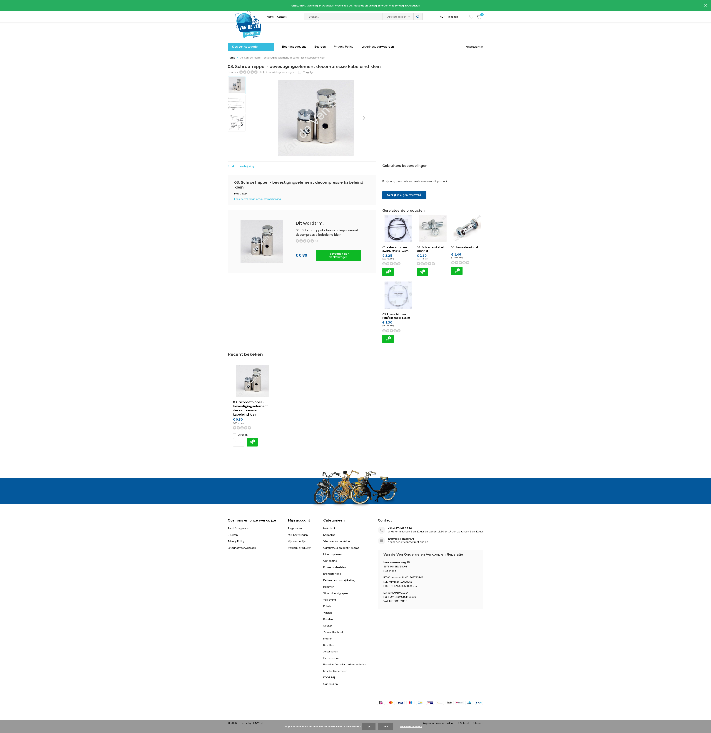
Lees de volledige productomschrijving (257, 199)
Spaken (328, 625)
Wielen (327, 612)
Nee (385, 726)
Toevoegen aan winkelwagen (338, 255)
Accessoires (330, 651)
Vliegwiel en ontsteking (337, 541)
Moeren (327, 638)
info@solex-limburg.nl (401, 538)
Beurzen (320, 46)
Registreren (295, 528)
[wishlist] (471, 16)
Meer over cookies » (411, 726)
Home (270, 16)
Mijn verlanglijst (297, 541)
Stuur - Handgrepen (335, 593)
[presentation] (363, 118)
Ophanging (330, 560)
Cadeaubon (330, 684)
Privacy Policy (343, 46)
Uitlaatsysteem (332, 554)
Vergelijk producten (299, 547)
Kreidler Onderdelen (335, 671)
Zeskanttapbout (333, 632)
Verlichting (329, 599)
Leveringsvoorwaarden (377, 46)
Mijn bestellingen (298, 535)
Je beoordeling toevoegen (279, 72)
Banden (328, 619)
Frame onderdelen (334, 567)
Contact (281, 16)
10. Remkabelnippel (464, 247)
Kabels (327, 606)
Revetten (328, 645)
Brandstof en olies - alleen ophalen (344, 664)
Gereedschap (331, 658)
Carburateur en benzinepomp (341, 547)
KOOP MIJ (329, 677)
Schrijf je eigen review (402, 195)
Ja (369, 726)
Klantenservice (474, 47)
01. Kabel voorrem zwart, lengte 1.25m (395, 249)
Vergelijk (243, 434)
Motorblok (329, 528)
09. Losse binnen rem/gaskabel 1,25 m (396, 316)
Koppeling (329, 535)
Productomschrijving (241, 166)
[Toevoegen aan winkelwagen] (252, 442)
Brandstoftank (332, 573)
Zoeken (418, 16)
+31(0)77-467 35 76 (400, 528)
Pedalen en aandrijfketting (339, 580)
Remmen (328, 586)
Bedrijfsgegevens (294, 46)
